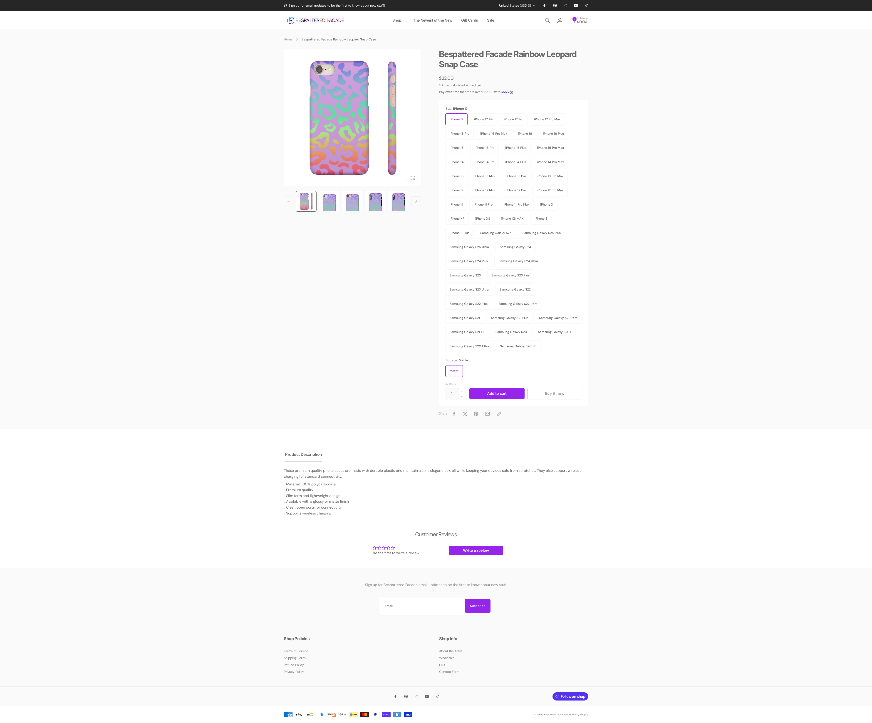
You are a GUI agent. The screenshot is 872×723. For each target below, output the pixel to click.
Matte (454, 371)
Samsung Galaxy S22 (515, 289)
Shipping (444, 85)
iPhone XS (482, 218)
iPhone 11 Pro (483, 204)
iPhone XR (457, 218)
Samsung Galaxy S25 (496, 233)
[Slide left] (288, 201)
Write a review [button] (476, 550)
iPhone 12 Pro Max (550, 190)
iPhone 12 (456, 190)
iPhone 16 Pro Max (493, 134)
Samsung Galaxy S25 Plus (542, 233)
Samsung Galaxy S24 (515, 247)
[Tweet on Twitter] (465, 414)
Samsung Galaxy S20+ (554, 332)
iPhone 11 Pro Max (516, 204)
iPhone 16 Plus (553, 134)
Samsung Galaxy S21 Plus (509, 318)
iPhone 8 (541, 218)
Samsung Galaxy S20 (511, 332)
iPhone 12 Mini (484, 190)
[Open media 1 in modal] (352, 117)
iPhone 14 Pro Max (550, 162)
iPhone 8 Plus (459, 233)
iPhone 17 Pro (513, 119)
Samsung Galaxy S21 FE (467, 332)
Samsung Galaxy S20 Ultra (469, 346)
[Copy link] (499, 414)
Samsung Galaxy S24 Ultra (518, 261)
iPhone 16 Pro (459, 134)
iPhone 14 (457, 162)
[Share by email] (487, 414)
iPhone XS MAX (512, 218)
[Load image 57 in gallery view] (399, 201)
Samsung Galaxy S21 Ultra (558, 318)
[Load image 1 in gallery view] (306, 201)
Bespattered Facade (555, 714)
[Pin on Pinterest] (476, 414)
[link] (334, 5)
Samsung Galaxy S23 (465, 275)
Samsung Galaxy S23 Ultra (469, 289)
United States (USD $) (515, 5)
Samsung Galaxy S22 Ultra (518, 304)
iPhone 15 (457, 148)
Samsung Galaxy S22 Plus (469, 304)
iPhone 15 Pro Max (550, 148)
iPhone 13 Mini (484, 176)
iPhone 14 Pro (484, 162)
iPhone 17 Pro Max (547, 119)
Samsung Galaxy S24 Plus (469, 261)
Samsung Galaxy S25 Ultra (469, 247)
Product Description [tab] (303, 454)
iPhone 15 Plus (515, 148)
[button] (398, 20)
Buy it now (555, 393)
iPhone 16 (525, 134)
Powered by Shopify (577, 714)
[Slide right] (416, 201)
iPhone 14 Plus (515, 162)
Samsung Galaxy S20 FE (518, 346)
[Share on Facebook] (454, 414)
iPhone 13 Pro (516, 176)
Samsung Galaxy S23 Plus (511, 275)
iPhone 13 (456, 176)
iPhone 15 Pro (484, 148)
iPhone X (546, 204)
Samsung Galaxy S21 (465, 318)
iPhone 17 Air (483, 119)
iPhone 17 (456, 119)
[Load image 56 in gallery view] (375, 201)
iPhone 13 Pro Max (550, 176)
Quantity (450, 383)
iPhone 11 (456, 204)
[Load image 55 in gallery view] (352, 201)
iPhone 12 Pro (516, 190)
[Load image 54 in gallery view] (329, 201)
